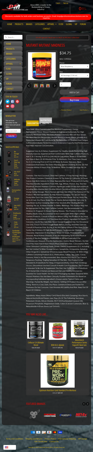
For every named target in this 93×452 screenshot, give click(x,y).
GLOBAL (69, 24)
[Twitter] (8, 101)
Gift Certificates (40, 441)
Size (61, 72)
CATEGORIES (40, 24)
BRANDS (29, 24)
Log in (58, 3)
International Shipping (67, 439)
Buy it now (74, 100)
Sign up (65, 3)
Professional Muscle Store (45, 447)
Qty (61, 81)
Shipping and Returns (34, 439)
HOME (9, 24)
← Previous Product (65, 110)
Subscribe (11, 136)
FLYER (61, 24)
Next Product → (84, 110)
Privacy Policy (50, 439)
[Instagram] (12, 106)
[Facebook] (12, 101)
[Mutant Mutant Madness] (35, 85)
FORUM (83, 24)
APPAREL (52, 24)
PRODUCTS (19, 24)
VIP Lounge (82, 439)
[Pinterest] (17, 101)
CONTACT (46, 28)
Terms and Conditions (14, 439)
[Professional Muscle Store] (15, 7)
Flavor (62, 63)
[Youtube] (8, 106)
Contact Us (54, 441)
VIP (76, 24)
